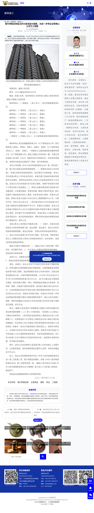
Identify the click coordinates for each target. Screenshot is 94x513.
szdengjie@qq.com (50, 483)
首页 (8, 21)
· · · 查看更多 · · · (76, 172)
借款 (42, 382)
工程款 (55, 382)
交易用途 (34, 382)
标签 (13, 382)
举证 (48, 382)
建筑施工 (19, 21)
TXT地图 (50, 504)
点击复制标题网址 (33, 29)
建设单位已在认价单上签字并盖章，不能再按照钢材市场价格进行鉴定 (47, 412)
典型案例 (13, 21)
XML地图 (44, 504)
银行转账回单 (23, 382)
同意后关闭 (47, 259)
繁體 (22, 3)
